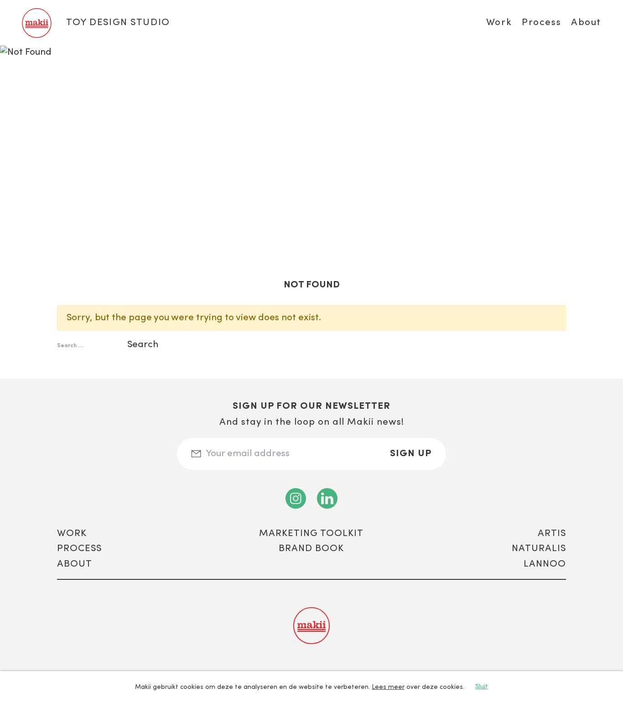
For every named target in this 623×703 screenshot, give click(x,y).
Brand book (311, 548)
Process (541, 22)
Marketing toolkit (311, 533)
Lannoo (545, 564)
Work (499, 22)
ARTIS (552, 533)
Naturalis (539, 548)
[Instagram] (296, 498)
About (586, 22)
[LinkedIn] (327, 498)
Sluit (481, 686)
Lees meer (388, 687)
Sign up (410, 453)
